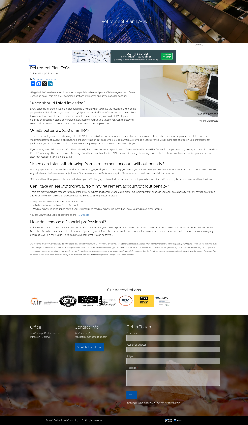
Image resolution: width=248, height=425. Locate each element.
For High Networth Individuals (204, 71)
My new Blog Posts (207, 120)
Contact (214, 79)
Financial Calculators (205, 93)
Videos (212, 107)
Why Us (199, 44)
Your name (142, 333)
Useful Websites (203, 100)
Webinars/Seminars (207, 114)
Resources (200, 86)
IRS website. (83, 215)
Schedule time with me (89, 347)
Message (142, 367)
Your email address (147, 344)
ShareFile (199, 107)
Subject (141, 356)
